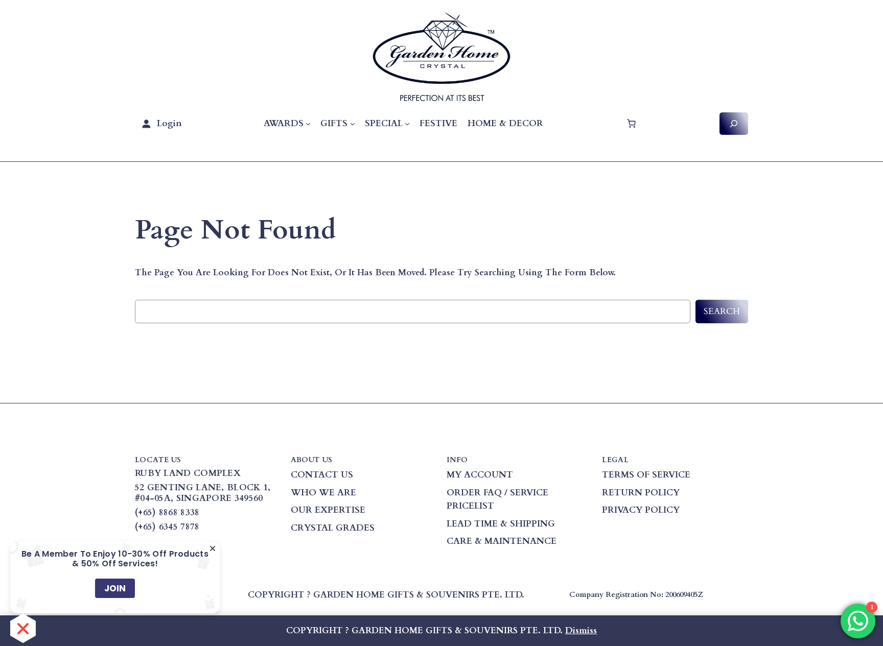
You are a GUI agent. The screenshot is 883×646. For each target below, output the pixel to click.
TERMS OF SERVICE (646, 475)
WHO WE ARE (323, 492)
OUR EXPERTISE (328, 510)
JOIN (115, 588)
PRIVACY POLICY (641, 510)
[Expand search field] (733, 123)
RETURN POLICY (641, 492)
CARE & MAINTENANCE (501, 541)
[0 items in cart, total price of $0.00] (631, 123)
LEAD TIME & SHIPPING (501, 524)
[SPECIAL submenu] (407, 123)
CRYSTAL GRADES (333, 528)
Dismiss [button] (581, 630)
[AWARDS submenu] (308, 123)
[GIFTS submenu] (352, 123)
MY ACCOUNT (480, 475)
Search (722, 311)
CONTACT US (322, 475)
